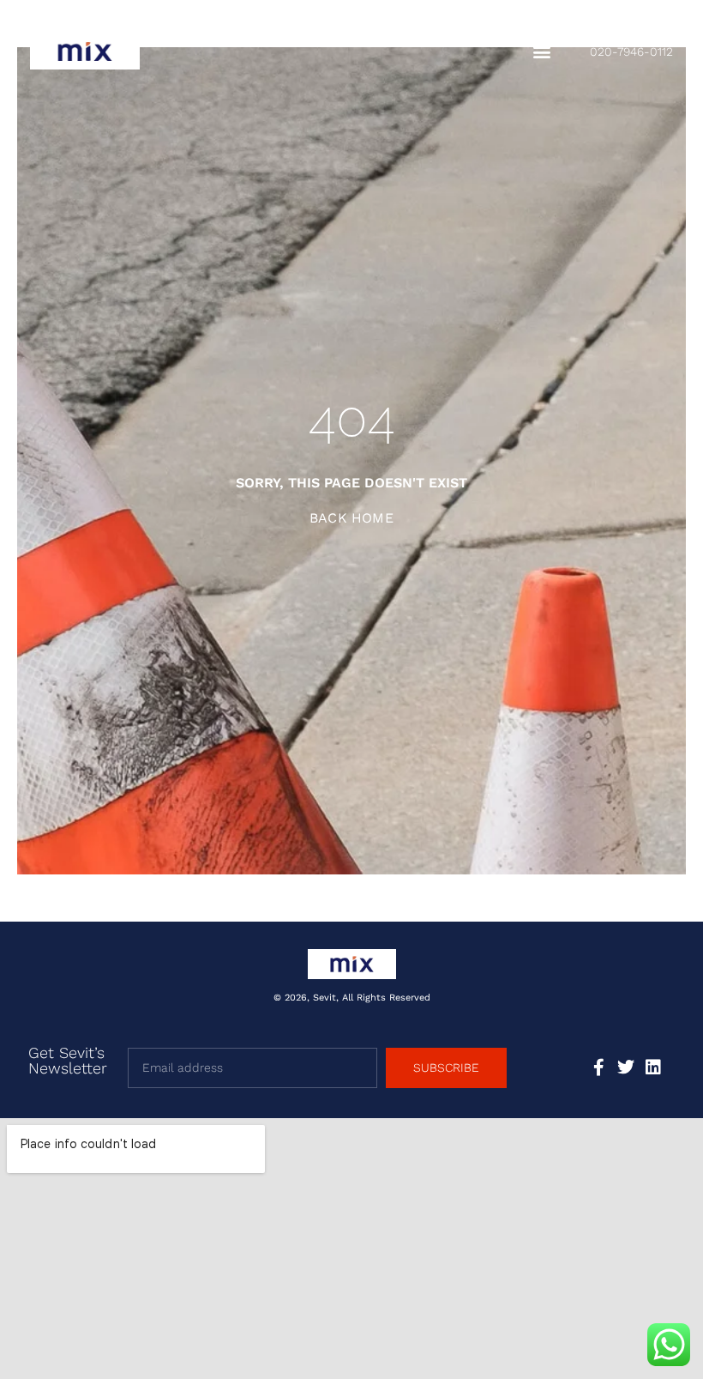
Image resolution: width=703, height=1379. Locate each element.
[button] (541, 52)
